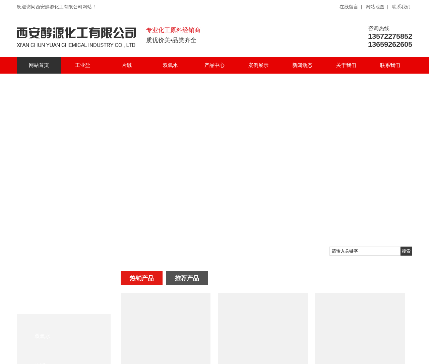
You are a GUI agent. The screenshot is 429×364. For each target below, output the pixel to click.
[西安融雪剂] (263, 361)
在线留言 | (351, 6)
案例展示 (258, 65)
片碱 (127, 65)
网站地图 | (377, 6)
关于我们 (346, 65)
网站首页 (39, 65)
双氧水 (170, 65)
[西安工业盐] (360, 361)
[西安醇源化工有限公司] (76, 44)
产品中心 (214, 65)
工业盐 (82, 65)
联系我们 (401, 6)
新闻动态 (302, 65)
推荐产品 (187, 278)
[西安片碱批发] (165, 361)
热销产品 (142, 278)
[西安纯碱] (214, 157)
